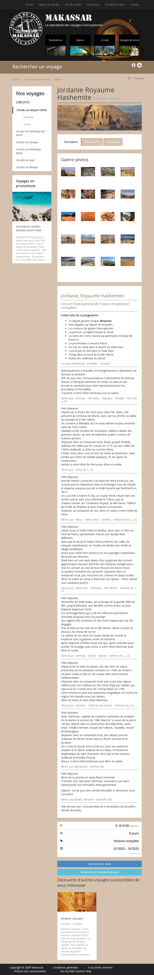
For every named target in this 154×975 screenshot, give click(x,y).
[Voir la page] (77, 902)
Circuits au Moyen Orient (36, 79)
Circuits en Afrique (27, 167)
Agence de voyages (49, 4)
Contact (135, 4)
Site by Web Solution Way (75, 971)
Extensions (113, 142)
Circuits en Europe (27, 142)
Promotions (93, 4)
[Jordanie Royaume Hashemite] (99, 117)
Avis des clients (73, 4)
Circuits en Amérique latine (28, 151)
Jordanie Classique (72, 918)
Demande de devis (115, 4)
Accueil (29, 4)
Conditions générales (65, 967)
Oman (27, 124)
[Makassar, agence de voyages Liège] (26, 28)
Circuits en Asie (25, 160)
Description (71, 142)
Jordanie (57, 79)
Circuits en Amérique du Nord (30, 133)
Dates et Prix (92, 142)
